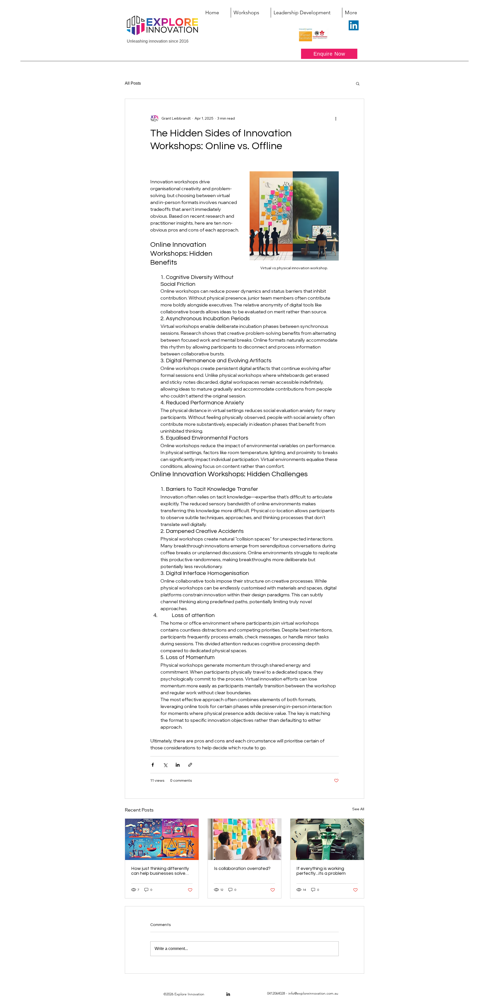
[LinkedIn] (354, 25)
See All (358, 809)
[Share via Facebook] (152, 764)
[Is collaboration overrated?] (244, 839)
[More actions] (336, 118)
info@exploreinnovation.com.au (313, 993)
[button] (357, 83)
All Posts (133, 83)
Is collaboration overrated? (242, 868)
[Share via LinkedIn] (177, 764)
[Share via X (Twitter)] (165, 764)
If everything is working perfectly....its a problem (321, 871)
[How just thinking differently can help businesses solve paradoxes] (162, 839)
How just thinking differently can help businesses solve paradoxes (160, 871)
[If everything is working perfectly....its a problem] (327, 839)
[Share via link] (190, 764)
